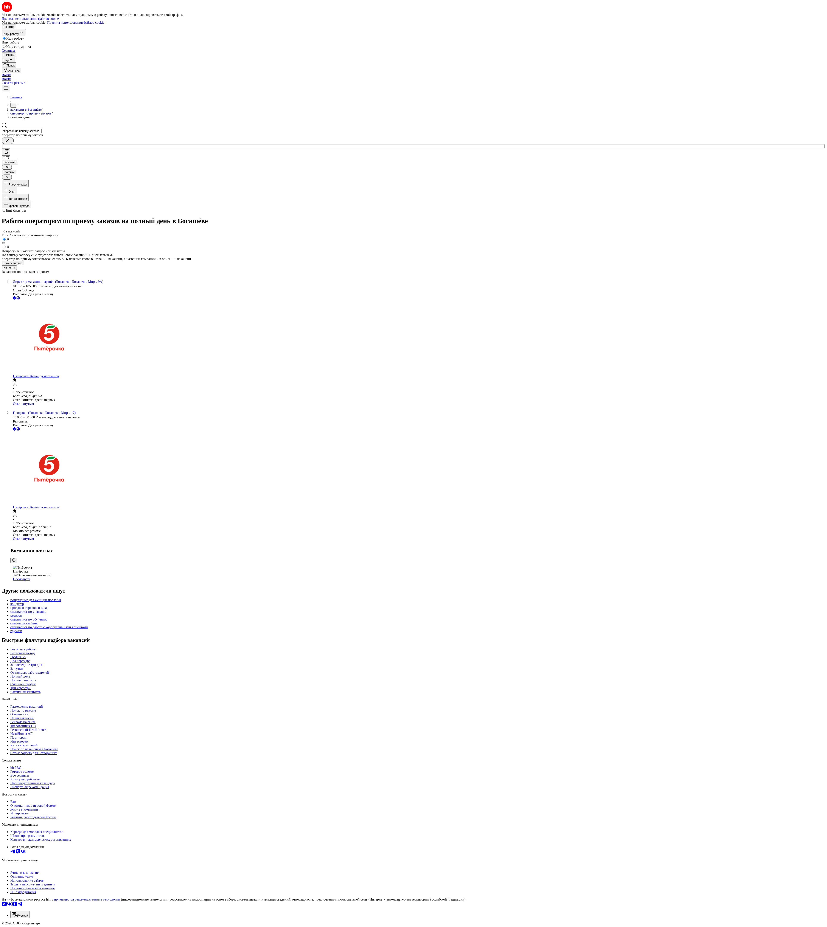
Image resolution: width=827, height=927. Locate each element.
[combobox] (22, 131)
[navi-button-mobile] (6, 88)
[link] (9, 65)
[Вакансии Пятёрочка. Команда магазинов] (418, 337)
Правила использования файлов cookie (75, 22)
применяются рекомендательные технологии (87, 899)
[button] (6, 75)
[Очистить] (8, 140)
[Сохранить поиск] (6, 152)
